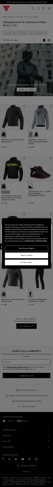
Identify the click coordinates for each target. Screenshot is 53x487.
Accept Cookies (26, 262)
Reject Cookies (26, 255)
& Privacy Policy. (41, 241)
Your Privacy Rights (26, 248)
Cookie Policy (29, 241)
